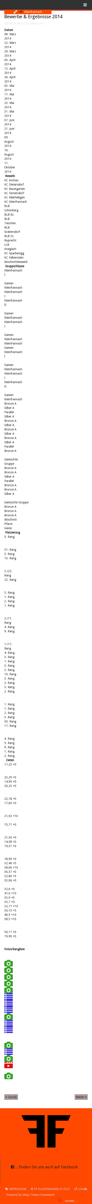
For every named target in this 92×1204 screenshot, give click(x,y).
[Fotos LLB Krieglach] (8, 1075)
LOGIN (82, 1189)
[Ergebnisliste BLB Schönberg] (8, 1009)
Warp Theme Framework (39, 1194)
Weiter (80, 1097)
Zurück (12, 1097)
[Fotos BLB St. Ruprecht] (8, 1058)
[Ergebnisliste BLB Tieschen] (8, 1029)
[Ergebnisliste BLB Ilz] (8, 1022)
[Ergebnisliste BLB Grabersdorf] (8, 1051)
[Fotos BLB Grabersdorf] (8, 1044)
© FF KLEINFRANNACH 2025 (50, 1189)
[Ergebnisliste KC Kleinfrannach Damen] (8, 1002)
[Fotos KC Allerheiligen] (8, 983)
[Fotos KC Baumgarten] (8, 969)
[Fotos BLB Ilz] (8, 1016)
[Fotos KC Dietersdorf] (8, 963)
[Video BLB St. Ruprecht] (8, 1064)
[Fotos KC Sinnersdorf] (8, 976)
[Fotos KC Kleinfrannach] (8, 989)
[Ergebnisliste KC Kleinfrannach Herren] (8, 996)
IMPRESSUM (17, 1189)
